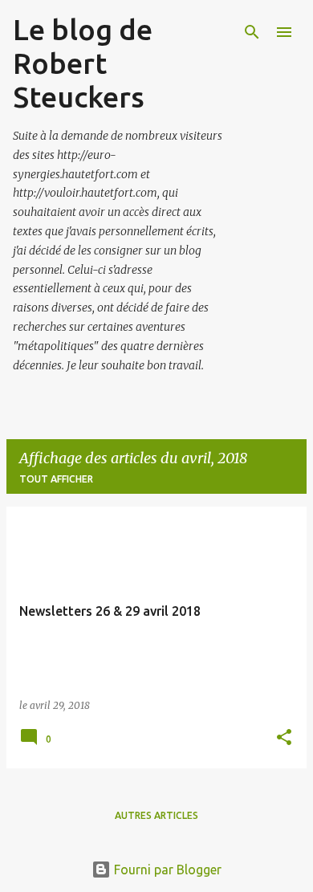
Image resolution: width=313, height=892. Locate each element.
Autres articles (156, 815)
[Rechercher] (252, 32)
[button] (284, 738)
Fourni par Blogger (166, 869)
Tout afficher (56, 479)
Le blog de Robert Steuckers (82, 63)
